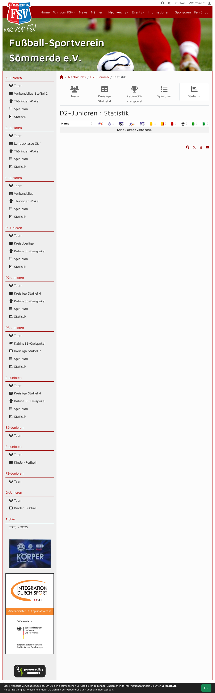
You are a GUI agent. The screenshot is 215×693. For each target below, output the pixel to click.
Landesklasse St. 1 (27, 143)
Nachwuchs (117, 12)
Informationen (158, 12)
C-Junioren (13, 178)
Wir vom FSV (63, 12)
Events (137, 12)
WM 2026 (195, 3)
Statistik (19, 117)
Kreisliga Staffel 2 (27, 351)
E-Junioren (13, 378)
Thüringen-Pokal (26, 101)
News (83, 12)
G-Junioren (13, 492)
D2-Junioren (14, 277)
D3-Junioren (14, 327)
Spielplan (20, 109)
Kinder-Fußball (25, 462)
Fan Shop (201, 12)
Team (17, 85)
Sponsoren (183, 12)
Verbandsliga (23, 193)
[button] (91, 123)
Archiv (10, 519)
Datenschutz (168, 685)
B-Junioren (13, 128)
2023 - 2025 (18, 527)
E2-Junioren (14, 427)
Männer (96, 12)
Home (45, 12)
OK (206, 688)
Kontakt (180, 3)
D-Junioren (13, 228)
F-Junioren (13, 446)
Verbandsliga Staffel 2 (30, 93)
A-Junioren (13, 78)
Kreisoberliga (23, 243)
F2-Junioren (14, 473)
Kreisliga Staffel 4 (27, 293)
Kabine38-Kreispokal (29, 251)
